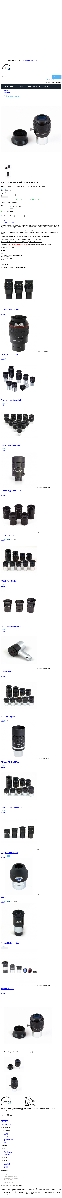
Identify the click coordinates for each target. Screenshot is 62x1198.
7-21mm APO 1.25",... (10, 762)
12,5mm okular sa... (9, 671)
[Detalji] (1, 307)
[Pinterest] (9, 206)
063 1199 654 (4, 1120)
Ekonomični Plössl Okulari (12, 626)
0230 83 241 (4, 1121)
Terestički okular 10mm (11, 943)
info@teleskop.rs (6, 1124)
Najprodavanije (8, 1154)
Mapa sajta (6, 1137)
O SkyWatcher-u (8, 1135)
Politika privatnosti (8, 1179)
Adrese (6, 1167)
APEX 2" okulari (8, 898)
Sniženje (6, 1151)
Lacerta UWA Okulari (10, 309)
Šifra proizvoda (5, 247)
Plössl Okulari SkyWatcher (12, 807)
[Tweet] (8, 206)
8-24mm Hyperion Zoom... (12, 490)
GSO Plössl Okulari (9, 581)
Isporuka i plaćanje (8, 1182)
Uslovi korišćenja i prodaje (11, 1176)
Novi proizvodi (8, 1152)
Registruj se (33, 60)
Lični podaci (7, 1163)
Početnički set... (7, 989)
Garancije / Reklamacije (10, 1181)
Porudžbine (7, 1164)
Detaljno (3, 314)
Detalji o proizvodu (9, 222)
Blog (5, 1142)
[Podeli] (7, 206)
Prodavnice (7, 1140)
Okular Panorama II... (10, 355)
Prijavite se (26, 60)
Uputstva (6, 1136)
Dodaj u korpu (4, 197)
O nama (6, 1133)
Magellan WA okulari (9, 853)
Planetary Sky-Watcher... (11, 445)
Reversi (6, 1166)
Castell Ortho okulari (9, 536)
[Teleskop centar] (19, 1105)
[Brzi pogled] (2, 307)
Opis (5, 221)
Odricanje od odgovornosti (11, 1178)
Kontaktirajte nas (8, 1139)
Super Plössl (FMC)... (9, 717)
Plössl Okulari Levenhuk (11, 400)
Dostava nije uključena (15, 190)
